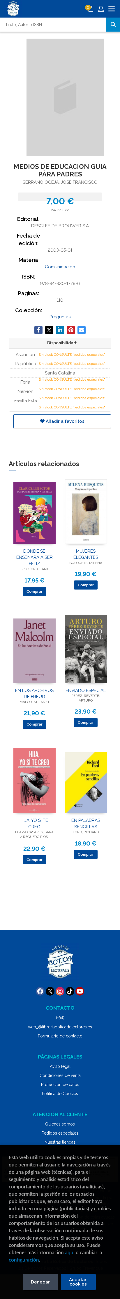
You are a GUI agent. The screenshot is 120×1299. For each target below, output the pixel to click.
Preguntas (60, 316)
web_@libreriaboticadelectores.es (60, 1027)
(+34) (60, 1018)
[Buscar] (113, 25)
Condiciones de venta (60, 1075)
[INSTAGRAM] (60, 991)
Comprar (35, 591)
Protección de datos (60, 1084)
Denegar (40, 1282)
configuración (24, 1259)
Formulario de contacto (60, 1036)
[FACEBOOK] (40, 991)
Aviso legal (60, 1066)
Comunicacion (60, 266)
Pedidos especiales (60, 1133)
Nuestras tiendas (60, 1142)
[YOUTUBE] (79, 991)
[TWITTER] (50, 991)
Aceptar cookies (78, 1282)
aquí (70, 1252)
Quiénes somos (60, 1124)
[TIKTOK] (70, 991)
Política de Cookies (60, 1093)
